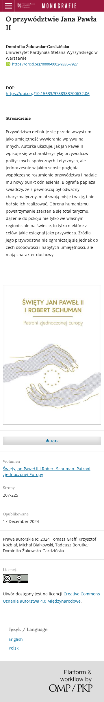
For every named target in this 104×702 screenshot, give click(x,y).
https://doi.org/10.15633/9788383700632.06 (48, 93)
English (16, 639)
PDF (54, 441)
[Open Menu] (8, 6)
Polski (14, 648)
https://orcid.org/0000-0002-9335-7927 (45, 64)
